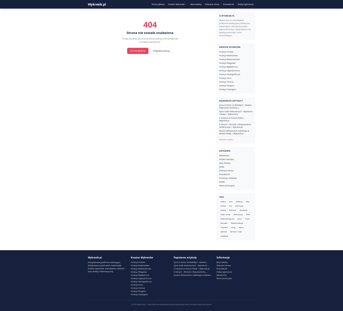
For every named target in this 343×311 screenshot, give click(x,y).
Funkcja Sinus (225, 78)
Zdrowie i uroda (236, 232)
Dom (231, 202)
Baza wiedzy (195, 4)
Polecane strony (212, 4)
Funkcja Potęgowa (227, 63)
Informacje (239, 206)
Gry (230, 206)
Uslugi (233, 227)
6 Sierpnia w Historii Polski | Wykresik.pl (232, 119)
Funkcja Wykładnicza (228, 67)
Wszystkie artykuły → (227, 139)
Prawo (247, 219)
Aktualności (224, 155)
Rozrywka (224, 223)
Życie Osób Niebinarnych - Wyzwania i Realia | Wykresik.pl (235, 112)
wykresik (223, 232)
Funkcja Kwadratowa (228, 55)
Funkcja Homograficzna (229, 74)
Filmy (248, 202)
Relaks (222, 182)
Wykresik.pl (97, 4)
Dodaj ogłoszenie (224, 272)
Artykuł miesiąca (226, 159)
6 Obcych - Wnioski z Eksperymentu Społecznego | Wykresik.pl (235, 125)
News (248, 214)
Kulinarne (232, 210)
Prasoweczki (228, 4)
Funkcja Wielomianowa (229, 59)
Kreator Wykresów (176, 4)
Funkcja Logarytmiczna (229, 70)
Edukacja (239, 202)
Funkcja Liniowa (226, 51)
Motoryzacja (238, 214)
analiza (223, 202)
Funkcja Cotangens (227, 89)
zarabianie (224, 236)
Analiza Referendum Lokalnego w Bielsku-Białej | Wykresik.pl (234, 132)
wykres (241, 227)
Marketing (243, 210)
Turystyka (224, 227)
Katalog (223, 210)
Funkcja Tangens (226, 85)
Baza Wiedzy (224, 163)
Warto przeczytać (227, 185)
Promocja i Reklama (228, 178)
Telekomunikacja (237, 223)
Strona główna (158, 4)
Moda (221, 166)
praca (240, 219)
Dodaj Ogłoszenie (245, 4)
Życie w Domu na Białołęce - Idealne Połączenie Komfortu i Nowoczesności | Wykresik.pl (235, 106)
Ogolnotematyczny (227, 219)
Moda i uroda (225, 214)
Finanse (223, 206)
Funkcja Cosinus (226, 82)
